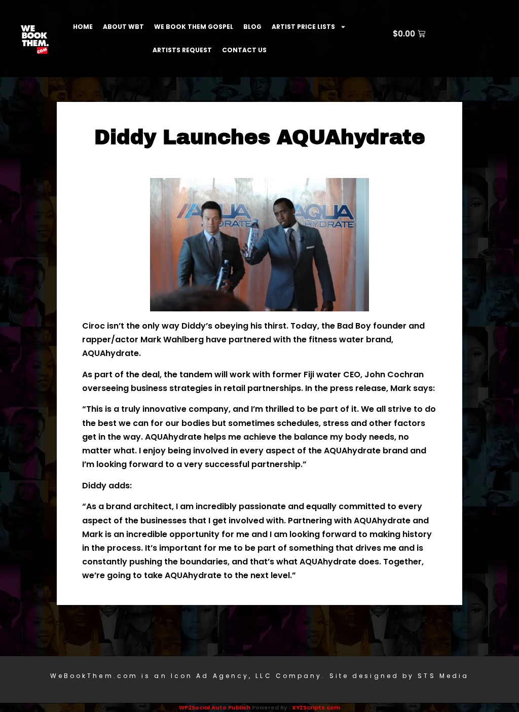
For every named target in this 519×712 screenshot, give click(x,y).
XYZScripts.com (316, 707)
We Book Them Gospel (193, 26)
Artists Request (182, 50)
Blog (252, 26)
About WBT (123, 26)
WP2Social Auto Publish (214, 707)
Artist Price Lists (303, 26)
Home (83, 26)
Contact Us (244, 50)
